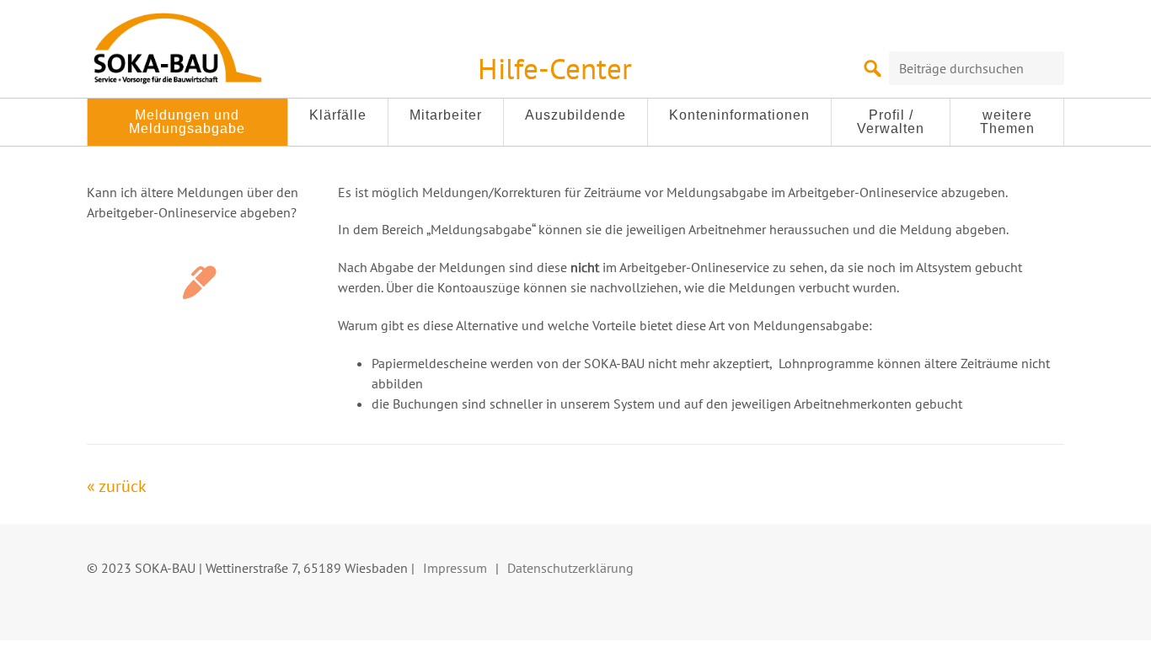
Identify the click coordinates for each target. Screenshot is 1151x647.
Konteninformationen (739, 115)
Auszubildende (575, 115)
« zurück (117, 486)
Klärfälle (338, 115)
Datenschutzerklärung (570, 567)
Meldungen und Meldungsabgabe (187, 122)
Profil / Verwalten (890, 122)
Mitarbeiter (446, 115)
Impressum (455, 567)
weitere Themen (1007, 122)
